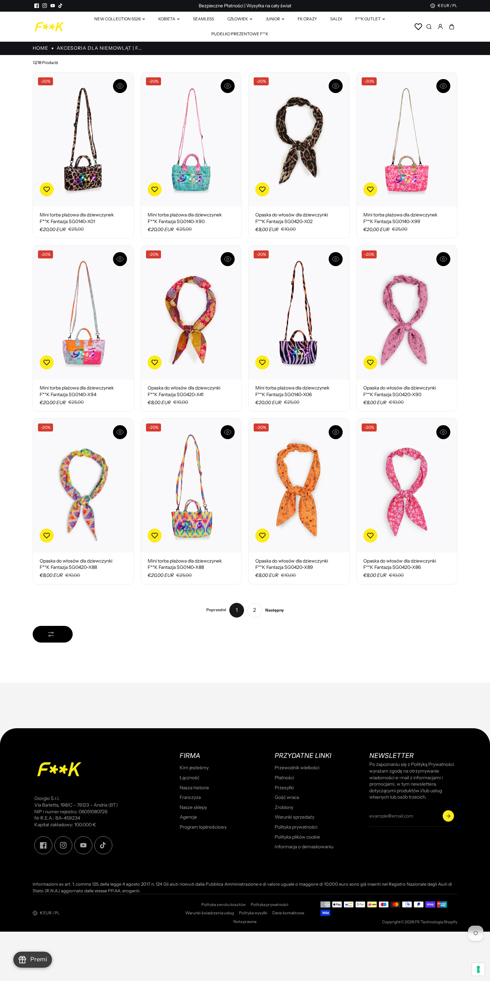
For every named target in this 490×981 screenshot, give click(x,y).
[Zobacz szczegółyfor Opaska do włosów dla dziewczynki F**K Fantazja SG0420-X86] (407, 485)
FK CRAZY (307, 18)
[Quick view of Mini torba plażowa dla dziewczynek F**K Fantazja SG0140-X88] (228, 432)
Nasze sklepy (193, 807)
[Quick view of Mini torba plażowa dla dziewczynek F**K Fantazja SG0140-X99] (443, 86)
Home (40, 48)
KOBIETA (166, 18)
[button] (452, 27)
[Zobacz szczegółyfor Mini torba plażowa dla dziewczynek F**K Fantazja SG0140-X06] (299, 312)
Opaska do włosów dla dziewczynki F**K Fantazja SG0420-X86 (399, 564)
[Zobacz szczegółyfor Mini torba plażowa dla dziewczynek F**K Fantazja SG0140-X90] (191, 139)
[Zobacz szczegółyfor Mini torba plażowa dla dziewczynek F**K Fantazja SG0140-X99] (407, 139)
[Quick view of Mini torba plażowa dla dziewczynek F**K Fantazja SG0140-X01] (120, 86)
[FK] (49, 27)
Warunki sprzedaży (294, 817)
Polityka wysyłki (253, 912)
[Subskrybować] (448, 816)
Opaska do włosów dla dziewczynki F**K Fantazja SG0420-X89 (291, 564)
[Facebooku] (37, 6)
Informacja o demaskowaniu (304, 847)
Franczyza (190, 797)
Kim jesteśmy (194, 768)
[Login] (440, 27)
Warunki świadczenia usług (209, 912)
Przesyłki (284, 788)
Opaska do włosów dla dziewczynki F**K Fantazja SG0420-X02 (291, 218)
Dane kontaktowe (288, 912)
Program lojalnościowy (203, 827)
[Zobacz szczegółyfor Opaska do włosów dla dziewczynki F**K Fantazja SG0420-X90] (407, 312)
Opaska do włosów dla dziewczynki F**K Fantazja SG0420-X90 (399, 391)
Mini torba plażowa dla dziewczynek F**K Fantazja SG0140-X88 (185, 564)
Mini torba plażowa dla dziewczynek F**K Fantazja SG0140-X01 (77, 218)
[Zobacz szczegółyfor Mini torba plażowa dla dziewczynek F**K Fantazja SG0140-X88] (191, 485)
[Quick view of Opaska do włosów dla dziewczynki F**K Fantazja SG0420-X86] (443, 432)
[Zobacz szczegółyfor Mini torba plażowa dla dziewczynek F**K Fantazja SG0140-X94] (83, 312)
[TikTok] (61, 6)
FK (417, 921)
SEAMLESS (203, 18)
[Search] (429, 27)
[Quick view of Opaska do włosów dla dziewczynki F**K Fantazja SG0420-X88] (120, 432)
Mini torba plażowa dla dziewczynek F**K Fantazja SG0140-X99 (400, 218)
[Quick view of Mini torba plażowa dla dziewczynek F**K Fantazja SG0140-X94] (120, 259)
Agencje (188, 817)
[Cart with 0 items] (452, 27)
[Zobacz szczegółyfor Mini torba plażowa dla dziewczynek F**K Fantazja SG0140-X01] (83, 139)
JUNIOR (273, 18)
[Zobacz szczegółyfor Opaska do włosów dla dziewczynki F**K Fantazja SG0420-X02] (299, 139)
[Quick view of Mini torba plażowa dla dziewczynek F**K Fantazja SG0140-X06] (336, 259)
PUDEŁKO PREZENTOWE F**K (239, 33)
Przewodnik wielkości (297, 768)
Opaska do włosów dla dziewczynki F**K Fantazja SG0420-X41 (184, 391)
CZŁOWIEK (237, 18)
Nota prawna (244, 921)
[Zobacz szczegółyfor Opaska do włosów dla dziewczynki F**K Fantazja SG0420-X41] (191, 312)
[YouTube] (53, 6)
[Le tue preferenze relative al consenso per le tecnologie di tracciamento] (478, 969)
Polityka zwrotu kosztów (223, 904)
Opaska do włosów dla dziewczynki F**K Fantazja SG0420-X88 (76, 564)
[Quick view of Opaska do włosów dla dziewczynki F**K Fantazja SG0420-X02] (336, 86)
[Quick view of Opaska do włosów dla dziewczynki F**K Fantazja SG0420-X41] (228, 259)
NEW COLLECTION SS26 (117, 18)
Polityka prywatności (296, 827)
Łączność (189, 778)
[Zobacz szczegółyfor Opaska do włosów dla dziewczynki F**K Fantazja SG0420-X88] (83, 485)
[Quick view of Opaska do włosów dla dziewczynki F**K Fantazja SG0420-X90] (443, 259)
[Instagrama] (45, 6)
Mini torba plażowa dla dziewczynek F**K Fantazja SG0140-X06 (292, 391)
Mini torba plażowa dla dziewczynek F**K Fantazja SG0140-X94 (77, 391)
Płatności (284, 778)
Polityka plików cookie (297, 837)
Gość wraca (287, 797)
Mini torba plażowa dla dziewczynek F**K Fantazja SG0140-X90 (185, 218)
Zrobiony (284, 807)
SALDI (336, 18)
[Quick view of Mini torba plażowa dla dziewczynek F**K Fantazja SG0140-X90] (228, 86)
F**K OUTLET (368, 18)
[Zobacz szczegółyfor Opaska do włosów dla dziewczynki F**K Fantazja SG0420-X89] (299, 485)
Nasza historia (194, 788)
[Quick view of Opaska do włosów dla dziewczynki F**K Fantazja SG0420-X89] (336, 432)
